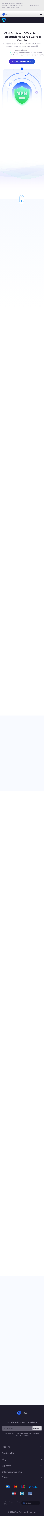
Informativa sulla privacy (12, 1502)
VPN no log (21, 897)
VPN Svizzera (12, 1327)
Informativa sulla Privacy (10, 7)
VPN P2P (12, 1352)
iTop (4, 20)
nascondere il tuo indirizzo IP (30, 579)
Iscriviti (36, 1428)
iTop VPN (5, 14)
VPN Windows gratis (29, 1104)
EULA (5, 1504)
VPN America (28, 501)
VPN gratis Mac (27, 1153)
